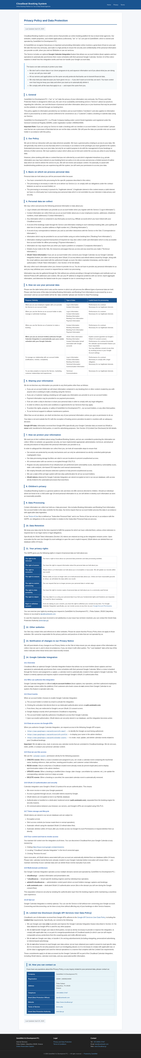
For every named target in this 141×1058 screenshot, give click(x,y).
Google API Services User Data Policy (91, 917)
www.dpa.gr (43, 620)
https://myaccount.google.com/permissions (48, 847)
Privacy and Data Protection (62, 1042)
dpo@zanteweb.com (48, 614)
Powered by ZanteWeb (90, 1053)
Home (109, 5)
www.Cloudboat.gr (100, 1046)
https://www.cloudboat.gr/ (64, 1002)
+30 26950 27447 (62, 993)
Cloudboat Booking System (31, 3)
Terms (123, 5)
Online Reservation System (25, 1046)
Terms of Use (33, 516)
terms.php (59, 1007)
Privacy (115, 5)
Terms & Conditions (59, 1044)
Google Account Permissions (102, 606)
